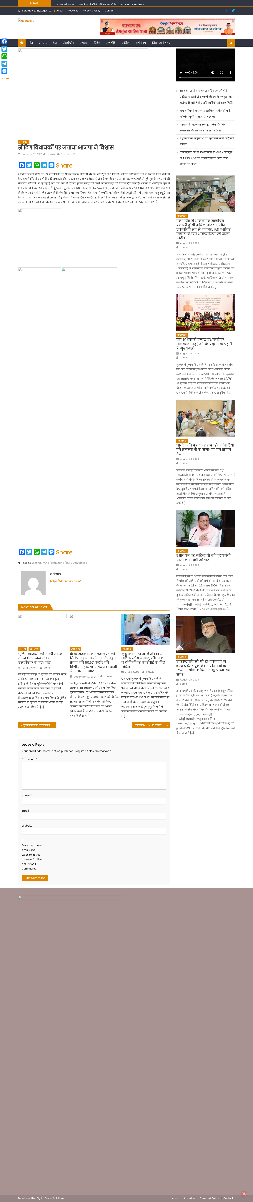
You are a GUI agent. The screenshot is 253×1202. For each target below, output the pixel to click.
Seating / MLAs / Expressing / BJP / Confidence (59, 563)
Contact (109, 10)
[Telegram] (5, 63)
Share (64, 165)
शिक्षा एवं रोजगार (161, 43)
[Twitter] (5, 49)
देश (55, 43)
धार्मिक (125, 43)
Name (27, 795)
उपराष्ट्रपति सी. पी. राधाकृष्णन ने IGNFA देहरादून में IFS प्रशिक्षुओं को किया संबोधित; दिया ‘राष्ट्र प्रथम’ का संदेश (206, 158)
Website (27, 825)
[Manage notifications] (244, 1194)
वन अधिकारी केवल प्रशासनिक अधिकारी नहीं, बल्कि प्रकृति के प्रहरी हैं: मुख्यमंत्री (205, 113)
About (59, 10)
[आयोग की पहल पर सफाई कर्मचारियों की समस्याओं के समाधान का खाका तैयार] (205, 418)
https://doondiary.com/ (65, 581)
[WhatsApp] (5, 56)
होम (31, 43)
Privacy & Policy (91, 10)
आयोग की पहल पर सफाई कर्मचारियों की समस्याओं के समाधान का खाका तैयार (100, 3)
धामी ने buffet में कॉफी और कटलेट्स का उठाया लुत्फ (152, 725)
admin (51, 154)
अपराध (84, 43)
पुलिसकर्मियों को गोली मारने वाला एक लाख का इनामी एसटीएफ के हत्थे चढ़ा (40, 658)
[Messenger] (5, 71)
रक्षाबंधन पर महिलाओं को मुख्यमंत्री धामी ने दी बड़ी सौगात (207, 141)
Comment (30, 759)
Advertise (73, 10)
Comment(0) (68, 154)
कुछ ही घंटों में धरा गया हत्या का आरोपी (39, 725)
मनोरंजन (141, 43)
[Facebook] (5, 41)
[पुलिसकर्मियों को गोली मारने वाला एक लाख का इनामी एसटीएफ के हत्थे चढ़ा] (42, 629)
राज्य (41, 43)
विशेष (97, 43)
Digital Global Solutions (50, 1198)
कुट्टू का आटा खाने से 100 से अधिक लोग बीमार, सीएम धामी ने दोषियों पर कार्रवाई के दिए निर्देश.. (145, 660)
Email (26, 811)
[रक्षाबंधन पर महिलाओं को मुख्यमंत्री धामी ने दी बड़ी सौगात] (205, 528)
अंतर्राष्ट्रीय (68, 43)
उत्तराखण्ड (23, 142)
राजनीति (110, 43)
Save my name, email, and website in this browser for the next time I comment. (32, 856)
